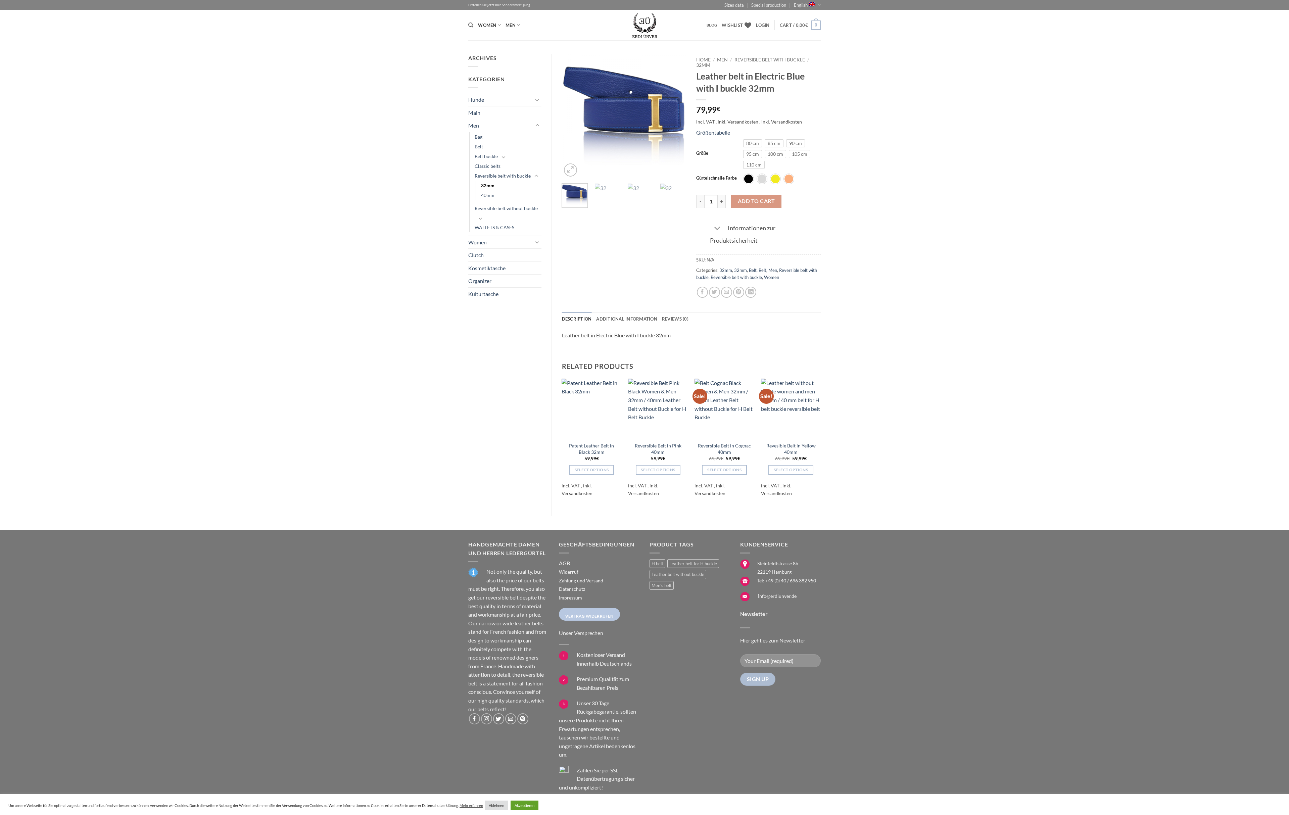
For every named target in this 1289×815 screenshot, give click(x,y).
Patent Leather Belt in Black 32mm (591, 449)
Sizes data (734, 5)
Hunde (476, 99)
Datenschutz (572, 589)
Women (487, 25)
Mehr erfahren (471, 805)
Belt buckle (486, 156)
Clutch (476, 255)
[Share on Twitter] (714, 292)
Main (474, 112)
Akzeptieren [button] (524, 805)
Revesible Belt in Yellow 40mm (791, 449)
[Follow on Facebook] (474, 718)
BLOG (712, 25)
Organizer (479, 281)
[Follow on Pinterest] (522, 718)
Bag (478, 137)
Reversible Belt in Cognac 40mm (724, 449)
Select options (592, 470)
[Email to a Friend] (726, 292)
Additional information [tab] (626, 319)
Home (703, 59)
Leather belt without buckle (678, 574)
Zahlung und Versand (581, 580)
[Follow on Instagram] (486, 718)
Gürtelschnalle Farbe (716, 178)
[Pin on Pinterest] (738, 292)
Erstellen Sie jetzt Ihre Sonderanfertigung (499, 5)
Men (511, 25)
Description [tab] (577, 319)
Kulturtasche (483, 294)
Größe (702, 153)
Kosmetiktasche (487, 268)
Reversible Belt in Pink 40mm (658, 449)
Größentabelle (713, 132)
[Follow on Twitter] (498, 718)
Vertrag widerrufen (589, 616)
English (801, 5)
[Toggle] (537, 100)
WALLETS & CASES (494, 227)
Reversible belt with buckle (503, 176)
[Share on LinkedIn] (750, 292)
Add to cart (756, 201)
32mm (487, 185)
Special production (768, 5)
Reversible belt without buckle (506, 208)
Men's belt (662, 585)
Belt (479, 146)
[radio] (753, 143)
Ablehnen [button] (496, 805)
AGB (564, 563)
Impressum (570, 598)
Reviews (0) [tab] (675, 319)
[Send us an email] (510, 718)
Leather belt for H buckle (693, 563)
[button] (762, 25)
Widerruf (568, 572)
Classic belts (487, 166)
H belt (657, 563)
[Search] (470, 25)
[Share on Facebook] (702, 292)
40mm (487, 195)
